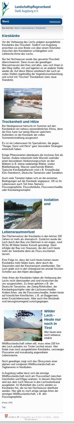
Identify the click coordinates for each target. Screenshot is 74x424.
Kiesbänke (41, 28)
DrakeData (31, 419)
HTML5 (12, 417)
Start (16, 28)
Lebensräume (27, 28)
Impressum (55, 21)
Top (4, 407)
